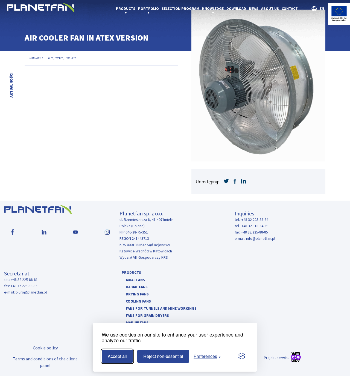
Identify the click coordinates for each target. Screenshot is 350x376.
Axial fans (135, 280)
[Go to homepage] (40, 10)
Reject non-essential (163, 356)
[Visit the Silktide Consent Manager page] (241, 356)
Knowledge (213, 8)
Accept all (117, 356)
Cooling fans (138, 301)
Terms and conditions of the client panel (45, 362)
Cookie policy (45, 348)
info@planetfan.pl (260, 238)
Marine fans (137, 322)
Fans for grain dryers (147, 315)
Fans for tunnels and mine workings (161, 308)
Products (125, 8)
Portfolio (148, 8)
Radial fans (137, 287)
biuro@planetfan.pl (31, 292)
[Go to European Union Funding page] (339, 23)
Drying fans (137, 294)
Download (236, 8)
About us (270, 8)
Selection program (180, 8)
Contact (290, 8)
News (253, 8)
